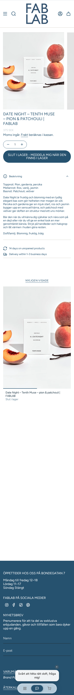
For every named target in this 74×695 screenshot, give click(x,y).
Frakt (24, 135)
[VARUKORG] (68, 14)
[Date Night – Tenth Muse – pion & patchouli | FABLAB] (37, 337)
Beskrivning (15, 176)
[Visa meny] (5, 14)
